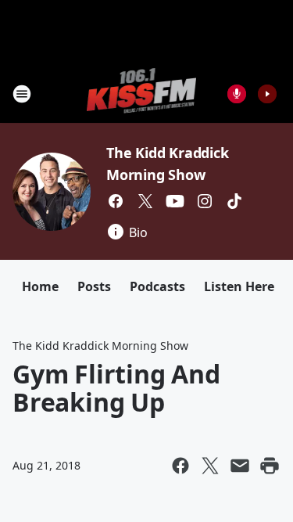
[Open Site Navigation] (22, 94)
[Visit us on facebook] (115, 201)
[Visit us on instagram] (204, 201)
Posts (94, 286)
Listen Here (239, 286)
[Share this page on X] (210, 466)
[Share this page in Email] (240, 466)
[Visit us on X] (145, 201)
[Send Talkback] (236, 94)
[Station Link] (142, 93)
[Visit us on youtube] (175, 201)
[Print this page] (269, 466)
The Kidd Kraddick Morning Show (100, 345)
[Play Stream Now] (267, 94)
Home (40, 286)
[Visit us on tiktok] (234, 201)
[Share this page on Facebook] (180, 466)
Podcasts (157, 286)
